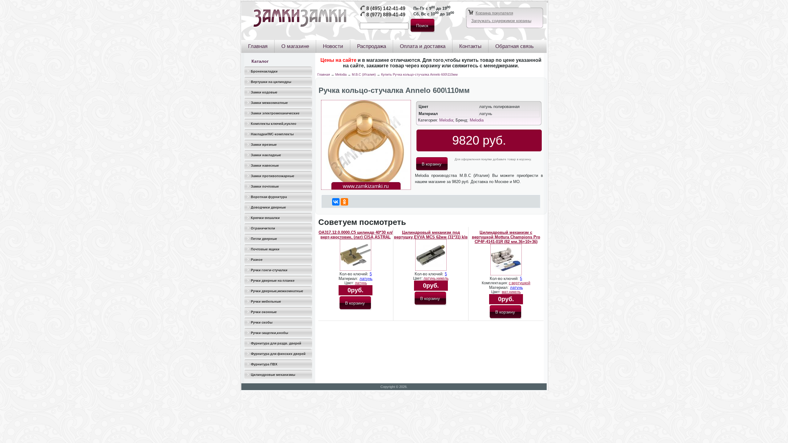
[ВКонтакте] (336, 202)
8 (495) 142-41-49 (385, 8)
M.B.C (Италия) (364, 74)
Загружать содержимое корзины (501, 20)
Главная (323, 74)
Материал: (349, 278)
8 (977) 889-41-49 (385, 14)
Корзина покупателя (494, 13)
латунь (366, 278)
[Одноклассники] (344, 202)
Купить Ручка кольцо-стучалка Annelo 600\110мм (419, 74)
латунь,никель (436, 278)
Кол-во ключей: (355, 274)
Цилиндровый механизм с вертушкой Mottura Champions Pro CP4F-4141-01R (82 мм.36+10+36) (506, 237)
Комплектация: (495, 283)
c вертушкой (519, 283)
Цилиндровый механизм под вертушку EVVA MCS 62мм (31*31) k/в (431, 234)
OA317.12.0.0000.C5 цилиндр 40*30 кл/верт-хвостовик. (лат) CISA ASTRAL (356, 234)
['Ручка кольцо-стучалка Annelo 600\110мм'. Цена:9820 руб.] (366, 188)
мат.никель (511, 292)
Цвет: (349, 283)
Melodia (341, 74)
